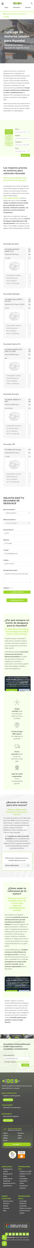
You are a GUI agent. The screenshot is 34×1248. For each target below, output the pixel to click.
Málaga (5, 1138)
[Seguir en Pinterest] (27, 1234)
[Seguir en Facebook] (6, 1234)
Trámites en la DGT (25, 1171)
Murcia (5, 1140)
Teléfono (6, 560)
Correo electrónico (9, 1055)
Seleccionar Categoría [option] (22, 145)
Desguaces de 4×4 (9, 1183)
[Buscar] (31, 3)
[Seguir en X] (20, 1234)
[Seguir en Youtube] (17, 1234)
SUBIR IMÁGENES (18, 592)
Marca (23, 14)
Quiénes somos (8, 1201)
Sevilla (20, 1135)
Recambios (16, 7)
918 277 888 (7, 1120)
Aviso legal (23, 1201)
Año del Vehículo (8, 529)
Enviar (25, 1065)
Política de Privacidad (22, 1062)
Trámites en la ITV (25, 1174)
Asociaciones (7, 1186)
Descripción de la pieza (10, 570)
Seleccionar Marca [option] (21, 132)
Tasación (28, 7)
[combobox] (22, 132)
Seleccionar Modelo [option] (21, 138)
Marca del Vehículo (9, 509)
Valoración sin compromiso (12, 1107)
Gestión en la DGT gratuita (11, 1096)
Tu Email (6, 550)
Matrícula (6, 540)
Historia (5, 1206)
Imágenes (8, 588)
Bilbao (20, 1138)
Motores (17, 14)
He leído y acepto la (17, 1062)
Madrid (5, 1133)
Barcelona (21, 1133)
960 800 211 (7, 1100)
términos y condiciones (12, 686)
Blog (4, 1210)
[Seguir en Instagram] (10, 1234)
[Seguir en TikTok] (13, 1234)
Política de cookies (25, 1208)
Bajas (6, 7)
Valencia (5, 1135)
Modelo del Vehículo (9, 519)
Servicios (6, 1203)
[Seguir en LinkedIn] (24, 1234)
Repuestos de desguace (11, 1116)
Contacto (6, 1208)
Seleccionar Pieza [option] (21, 151)
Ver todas (17, 1144)
